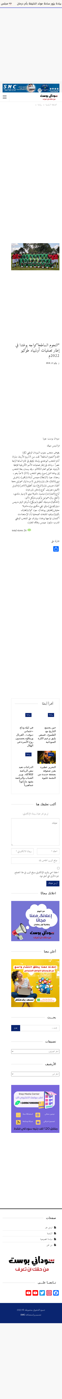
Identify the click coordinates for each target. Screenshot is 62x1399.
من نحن (49, 1245)
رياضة (51, 714)
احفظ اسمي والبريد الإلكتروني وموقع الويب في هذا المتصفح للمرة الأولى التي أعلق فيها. (37, 874)
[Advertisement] (31, 44)
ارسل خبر (48, 1228)
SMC (22, 1314)
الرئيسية (49, 1233)
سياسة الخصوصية (46, 1239)
